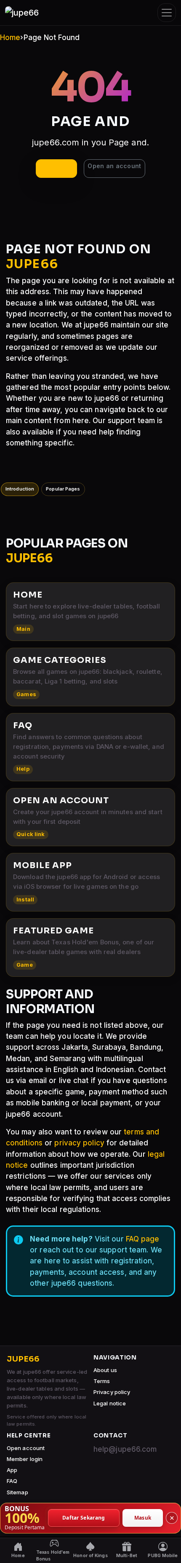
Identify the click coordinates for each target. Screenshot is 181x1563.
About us (105, 1370)
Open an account (114, 165)
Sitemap (17, 1492)
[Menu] (166, 12)
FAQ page (143, 1239)
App (12, 1469)
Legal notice (109, 1403)
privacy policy (79, 1143)
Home (10, 37)
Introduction (19, 489)
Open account (26, 1448)
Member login (25, 1459)
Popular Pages (63, 489)
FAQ (12, 1480)
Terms (101, 1381)
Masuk (143, 1517)
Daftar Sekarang (83, 1517)
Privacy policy (111, 1392)
